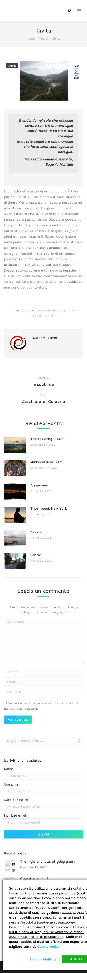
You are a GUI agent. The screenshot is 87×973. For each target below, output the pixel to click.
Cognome (11, 784)
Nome (8, 769)
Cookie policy (48, 946)
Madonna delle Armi (46, 462)
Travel (12, 66)
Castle (35, 555)
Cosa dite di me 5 (34, 879)
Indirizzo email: (16, 815)
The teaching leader (47, 439)
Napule (36, 532)
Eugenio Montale (59, 164)
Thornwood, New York (48, 508)
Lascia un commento (43, 315)
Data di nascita (16, 800)
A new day (39, 485)
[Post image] (15, 445)
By (44, 310)
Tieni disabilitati (42, 959)
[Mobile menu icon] (79, 11)
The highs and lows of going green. (47, 861)
